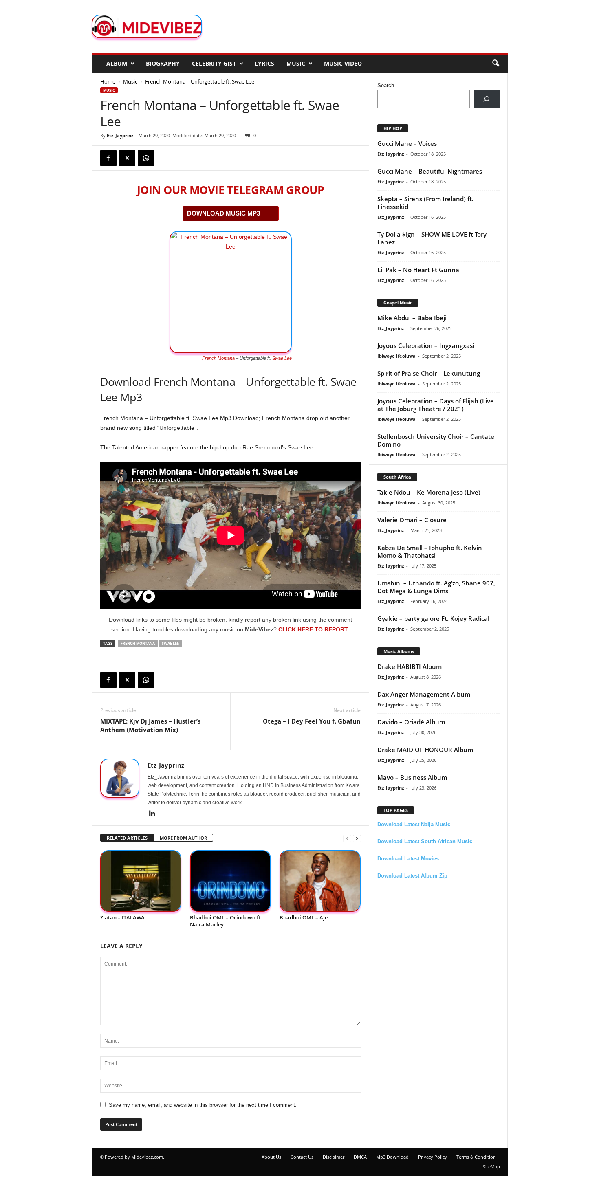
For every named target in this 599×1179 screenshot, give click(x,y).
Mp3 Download (392, 1157)
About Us (271, 1157)
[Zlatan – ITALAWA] (141, 881)
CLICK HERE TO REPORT (313, 629)
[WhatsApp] (146, 158)
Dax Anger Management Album (423, 694)
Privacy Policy (432, 1157)
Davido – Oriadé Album (411, 722)
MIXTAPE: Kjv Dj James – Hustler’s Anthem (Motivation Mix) (150, 725)
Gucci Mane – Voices (407, 143)
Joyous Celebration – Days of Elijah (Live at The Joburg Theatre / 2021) (435, 405)
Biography (163, 63)
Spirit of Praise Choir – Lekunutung (428, 373)
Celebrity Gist (214, 63)
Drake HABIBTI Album (409, 666)
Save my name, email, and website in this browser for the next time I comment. (203, 1105)
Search (385, 85)
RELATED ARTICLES (127, 838)
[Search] (487, 99)
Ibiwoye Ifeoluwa (396, 356)
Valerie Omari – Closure (412, 520)
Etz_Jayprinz (120, 135)
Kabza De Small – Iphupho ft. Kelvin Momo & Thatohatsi (429, 551)
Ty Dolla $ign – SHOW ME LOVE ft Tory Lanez (432, 238)
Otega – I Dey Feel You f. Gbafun (312, 721)
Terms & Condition (476, 1157)
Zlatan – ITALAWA (122, 917)
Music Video (343, 63)
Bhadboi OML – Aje (304, 917)
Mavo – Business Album (412, 777)
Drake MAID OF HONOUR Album (425, 750)
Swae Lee (282, 358)
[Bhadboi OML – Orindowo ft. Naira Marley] (230, 881)
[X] (127, 158)
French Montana (218, 358)
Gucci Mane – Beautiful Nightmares (429, 171)
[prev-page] (347, 838)
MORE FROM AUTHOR (183, 838)
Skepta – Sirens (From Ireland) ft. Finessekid (425, 203)
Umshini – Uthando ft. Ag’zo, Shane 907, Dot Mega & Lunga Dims (436, 587)
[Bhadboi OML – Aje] (320, 881)
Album (116, 63)
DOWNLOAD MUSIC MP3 (223, 213)
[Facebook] (108, 158)
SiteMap (491, 1167)
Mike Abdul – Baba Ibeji (412, 318)
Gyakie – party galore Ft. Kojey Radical (433, 618)
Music (295, 63)
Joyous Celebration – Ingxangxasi (425, 345)
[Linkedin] (152, 814)
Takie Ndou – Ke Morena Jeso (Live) (428, 492)
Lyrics (264, 63)
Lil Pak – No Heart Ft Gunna (418, 270)
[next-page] (357, 838)
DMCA (360, 1157)
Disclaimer (333, 1157)
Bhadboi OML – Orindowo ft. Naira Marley (226, 921)
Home (107, 81)
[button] (495, 64)
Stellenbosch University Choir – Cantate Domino (435, 440)
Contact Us (302, 1157)
